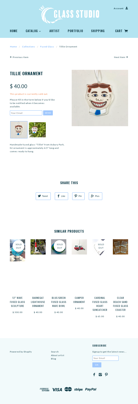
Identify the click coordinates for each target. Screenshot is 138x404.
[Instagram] (100, 374)
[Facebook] (94, 374)
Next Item (120, 57)
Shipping (98, 31)
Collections (28, 46)
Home (14, 31)
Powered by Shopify (21, 351)
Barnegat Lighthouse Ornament (38, 302)
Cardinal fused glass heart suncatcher (99, 304)
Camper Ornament (79, 299)
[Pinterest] (106, 374)
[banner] (69, 14)
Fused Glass (47, 46)
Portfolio (75, 31)
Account (119, 8)
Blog (53, 358)
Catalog (32, 31)
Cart (119, 31)
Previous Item (20, 57)
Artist (54, 31)
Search (55, 351)
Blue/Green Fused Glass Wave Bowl (58, 302)
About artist (57, 355)
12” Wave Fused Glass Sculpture (17, 302)
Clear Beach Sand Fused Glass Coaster (120, 304)
